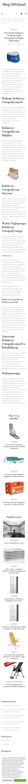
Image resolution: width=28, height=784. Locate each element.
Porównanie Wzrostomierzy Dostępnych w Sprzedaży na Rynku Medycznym (14, 446)
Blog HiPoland (14, 4)
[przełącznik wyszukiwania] (26, 13)
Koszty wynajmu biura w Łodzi (14, 543)
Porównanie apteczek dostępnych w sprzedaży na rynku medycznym (14, 503)
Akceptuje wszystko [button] (20, 780)
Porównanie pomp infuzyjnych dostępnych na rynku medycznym (14, 475)
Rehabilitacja (17, 681)
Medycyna (14, 29)
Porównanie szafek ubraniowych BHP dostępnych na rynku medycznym (14, 628)
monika (10, 44)
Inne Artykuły (14, 539)
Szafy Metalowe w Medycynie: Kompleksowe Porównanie (14, 600)
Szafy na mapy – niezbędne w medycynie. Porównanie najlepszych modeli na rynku (14, 571)
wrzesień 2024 (6, 740)
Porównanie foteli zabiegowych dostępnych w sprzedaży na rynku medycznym (14, 657)
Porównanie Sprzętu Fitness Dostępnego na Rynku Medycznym (14, 685)
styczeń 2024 (5, 744)
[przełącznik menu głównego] (2, 14)
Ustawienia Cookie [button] (7, 780)
